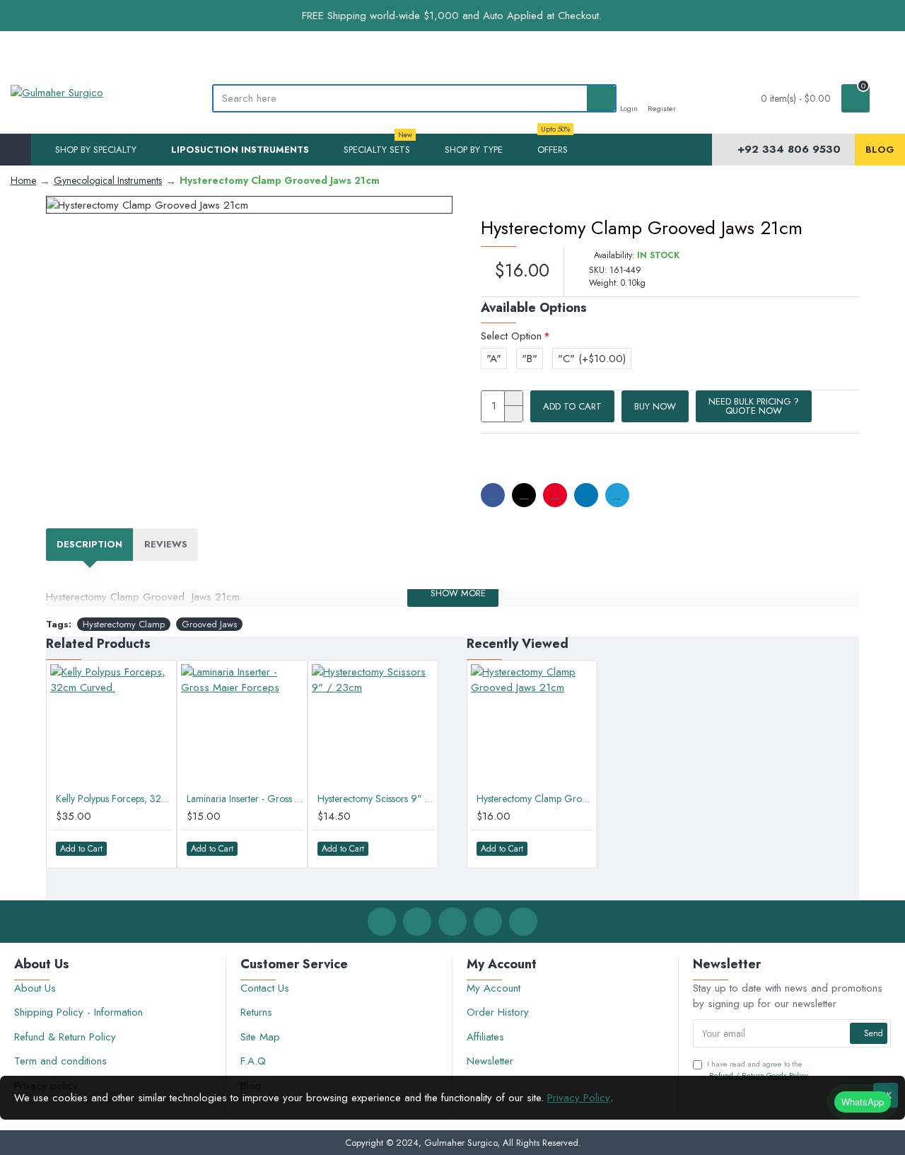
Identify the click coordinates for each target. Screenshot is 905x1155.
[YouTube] (523, 921)
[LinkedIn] (488, 921)
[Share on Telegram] (617, 495)
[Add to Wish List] (126, 848)
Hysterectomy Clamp (124, 624)
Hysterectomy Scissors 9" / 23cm (375, 798)
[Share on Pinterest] (555, 495)
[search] (601, 98)
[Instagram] (452, 921)
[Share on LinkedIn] (586, 495)
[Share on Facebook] (493, 495)
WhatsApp (862, 1101)
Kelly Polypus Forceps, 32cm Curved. (114, 798)
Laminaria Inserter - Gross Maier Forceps (245, 798)
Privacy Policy (578, 1097)
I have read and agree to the (757, 1069)
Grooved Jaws (209, 624)
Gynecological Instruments (108, 180)
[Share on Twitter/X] (524, 495)
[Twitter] (417, 921)
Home (23, 180)
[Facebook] (382, 921)
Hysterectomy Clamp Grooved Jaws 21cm (535, 798)
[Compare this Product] (154, 848)
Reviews (165, 544)
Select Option (511, 336)
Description (89, 544)
